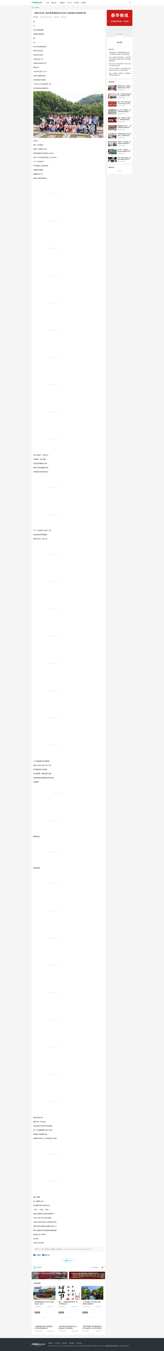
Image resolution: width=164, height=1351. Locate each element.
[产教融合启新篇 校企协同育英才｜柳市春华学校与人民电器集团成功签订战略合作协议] (112, 135)
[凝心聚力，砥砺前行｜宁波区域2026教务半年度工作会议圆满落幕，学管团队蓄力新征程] (112, 151)
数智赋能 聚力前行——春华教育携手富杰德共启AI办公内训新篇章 (124, 127)
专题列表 (62, 2)
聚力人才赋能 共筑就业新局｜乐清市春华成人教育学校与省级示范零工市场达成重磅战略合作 (120, 59)
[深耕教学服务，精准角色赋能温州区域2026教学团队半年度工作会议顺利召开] (112, 88)
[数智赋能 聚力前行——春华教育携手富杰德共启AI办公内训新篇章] (112, 127)
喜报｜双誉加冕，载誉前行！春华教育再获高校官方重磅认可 (124, 119)
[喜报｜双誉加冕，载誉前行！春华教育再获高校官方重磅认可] (112, 119)
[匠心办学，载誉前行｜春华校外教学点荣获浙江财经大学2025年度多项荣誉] (112, 111)
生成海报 (95, 1348)
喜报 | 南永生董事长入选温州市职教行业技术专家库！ (124, 159)
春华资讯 (69, 2)
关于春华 (76, 2)
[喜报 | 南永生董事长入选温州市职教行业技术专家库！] (112, 159)
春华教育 (35, 17)
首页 (48, 2)
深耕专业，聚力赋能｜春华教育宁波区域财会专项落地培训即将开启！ (124, 143)
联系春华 (83, 2)
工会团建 (51, 157)
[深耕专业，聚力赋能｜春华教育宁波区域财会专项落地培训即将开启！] (112, 143)
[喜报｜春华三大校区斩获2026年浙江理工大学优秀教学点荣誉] (112, 103)
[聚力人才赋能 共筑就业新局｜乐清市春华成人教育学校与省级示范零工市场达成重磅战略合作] (112, 96)
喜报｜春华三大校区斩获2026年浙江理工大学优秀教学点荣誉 (124, 103)
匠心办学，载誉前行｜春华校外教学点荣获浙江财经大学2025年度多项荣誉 (124, 111)
